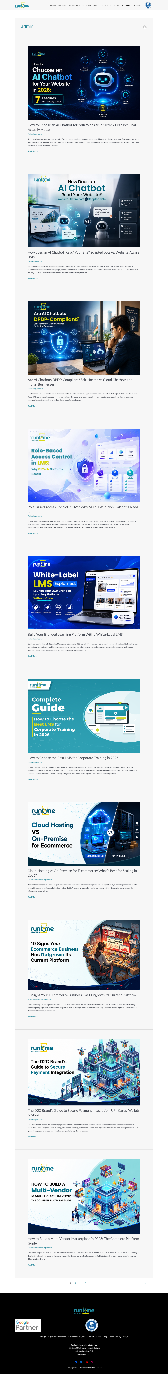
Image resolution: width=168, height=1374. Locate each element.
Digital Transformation (57, 1336)
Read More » (33, 151)
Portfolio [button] (105, 5)
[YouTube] (86, 1362)
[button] (79, 5)
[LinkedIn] (81, 1362)
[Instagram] (92, 1362)
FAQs (125, 1336)
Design (53, 5)
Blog (105, 1336)
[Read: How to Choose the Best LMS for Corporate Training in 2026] (84, 715)
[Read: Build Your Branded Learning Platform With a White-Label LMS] (84, 592)
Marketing (62, 5)
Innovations (118, 5)
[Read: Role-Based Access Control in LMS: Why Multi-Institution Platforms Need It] (84, 465)
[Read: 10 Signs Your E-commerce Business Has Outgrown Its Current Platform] (84, 954)
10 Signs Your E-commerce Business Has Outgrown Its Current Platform (82, 995)
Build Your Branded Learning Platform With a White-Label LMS (75, 634)
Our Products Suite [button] (90, 5)
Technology (32, 134)
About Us (137, 5)
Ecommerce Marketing (37, 880)
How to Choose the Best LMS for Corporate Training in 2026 (73, 758)
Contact (128, 5)
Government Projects (76, 1336)
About (98, 1336)
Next (146, 1283)
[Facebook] (75, 1362)
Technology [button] (73, 5)
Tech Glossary (115, 1336)
